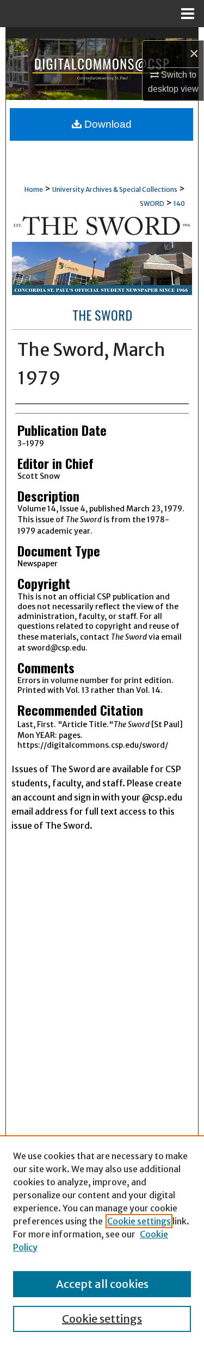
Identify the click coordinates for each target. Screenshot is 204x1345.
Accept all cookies (102, 1284)
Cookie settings (139, 1221)
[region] (102, 1240)
